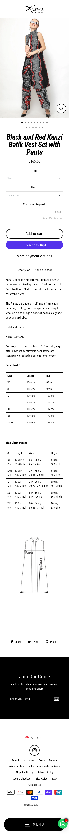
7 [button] (41, 123)
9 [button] (47, 123)
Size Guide (42, 778)
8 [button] (44, 123)
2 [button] (26, 123)
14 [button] (39, 128)
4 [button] (32, 123)
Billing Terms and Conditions (44, 766)
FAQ (54, 778)
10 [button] (27, 128)
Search (16, 760)
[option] (34, 68)
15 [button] (43, 128)
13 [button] (36, 128)
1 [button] (22, 123)
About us (29, 760)
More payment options (34, 256)
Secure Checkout (21, 778)
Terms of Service (48, 760)
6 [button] (38, 123)
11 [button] (30, 128)
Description (23, 270)
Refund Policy (16, 766)
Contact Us (34, 784)
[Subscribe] (56, 699)
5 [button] (35, 123)
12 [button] (33, 128)
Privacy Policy (45, 772)
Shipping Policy (24, 772)
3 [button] (29, 123)
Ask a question (43, 270)
